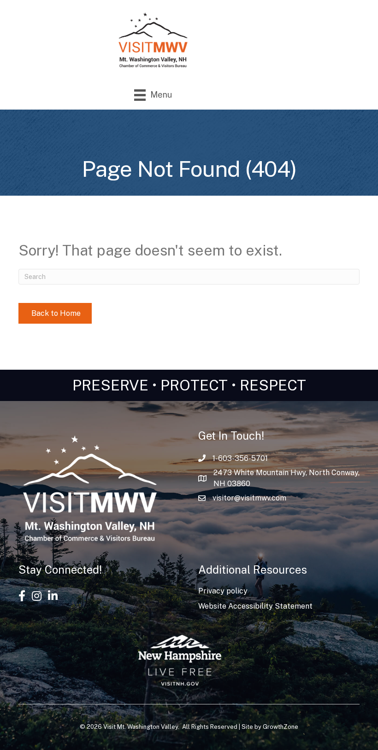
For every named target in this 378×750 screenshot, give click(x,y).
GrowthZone (280, 726)
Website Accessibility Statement (255, 606)
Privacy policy (223, 591)
